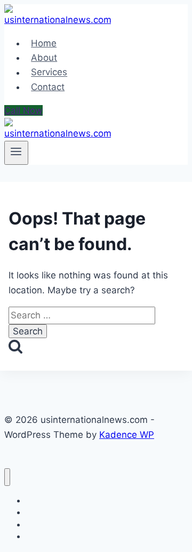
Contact (48, 87)
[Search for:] (82, 315)
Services (49, 72)
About (44, 57)
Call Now (23, 110)
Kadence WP (126, 434)
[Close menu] (7, 477)
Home (44, 43)
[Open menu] (16, 152)
